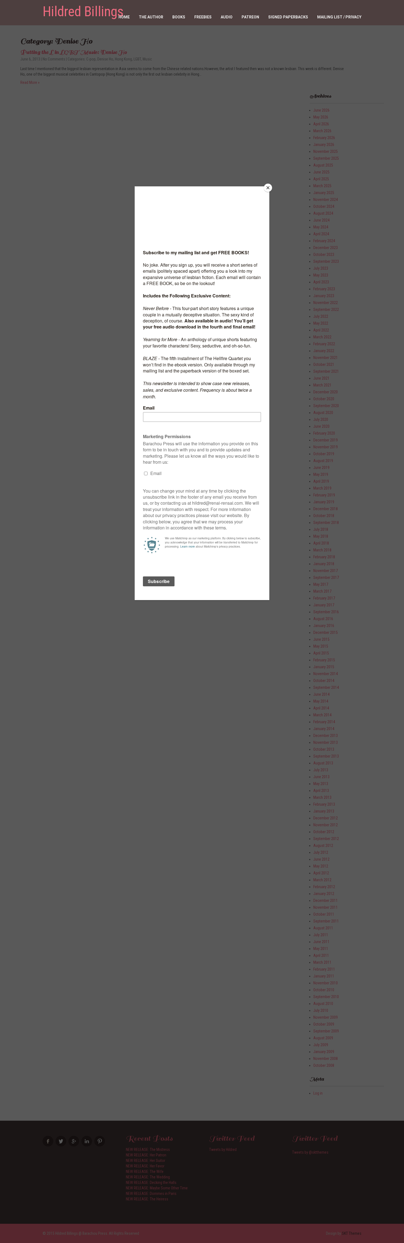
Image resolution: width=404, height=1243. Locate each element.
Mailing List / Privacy (339, 17)
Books (178, 17)
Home (124, 17)
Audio (227, 17)
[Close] (268, 188)
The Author (151, 17)
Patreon (250, 17)
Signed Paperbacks (288, 17)
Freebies (203, 17)
